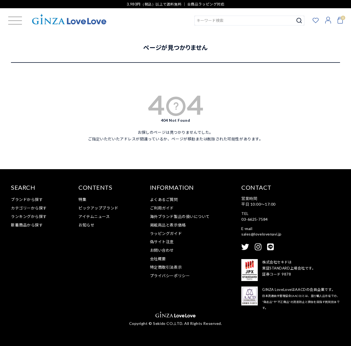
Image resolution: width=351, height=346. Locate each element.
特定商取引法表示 (166, 267)
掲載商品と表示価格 (168, 225)
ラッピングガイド (166, 233)
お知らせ (86, 225)
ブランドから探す (27, 199)
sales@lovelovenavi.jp (261, 234)
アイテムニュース (94, 216)
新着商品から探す (27, 225)
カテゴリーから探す (29, 208)
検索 (299, 20)
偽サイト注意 (162, 241)
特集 (82, 199)
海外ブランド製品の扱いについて (180, 216)
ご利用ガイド (162, 208)
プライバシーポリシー (170, 275)
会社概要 (158, 258)
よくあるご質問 (164, 199)
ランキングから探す (29, 216)
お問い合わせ (162, 250)
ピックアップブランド (98, 208)
